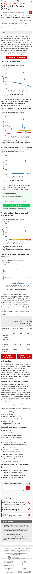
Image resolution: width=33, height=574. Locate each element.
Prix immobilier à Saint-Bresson (12, 435)
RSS (29, 551)
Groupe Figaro (24, 553)
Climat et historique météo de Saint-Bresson (16, 440)
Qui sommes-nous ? (8, 548)
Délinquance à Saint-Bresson (12, 458)
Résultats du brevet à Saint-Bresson (14, 475)
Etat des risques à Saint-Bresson (13, 454)
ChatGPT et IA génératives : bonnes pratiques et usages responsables (13, 503)
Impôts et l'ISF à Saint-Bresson (12, 437)
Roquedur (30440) (8, 414)
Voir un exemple (26, 490)
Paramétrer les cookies (8, 551)
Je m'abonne (15, 205)
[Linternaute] (8, 565)
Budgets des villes (9, 3)
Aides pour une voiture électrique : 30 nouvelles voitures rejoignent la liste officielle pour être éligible (16, 538)
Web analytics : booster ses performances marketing (11, 509)
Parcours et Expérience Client (11, 515)
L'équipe (16, 548)
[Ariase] (8, 572)
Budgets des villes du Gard (11, 423)
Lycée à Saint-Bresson (9, 447)
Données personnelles (22, 550)
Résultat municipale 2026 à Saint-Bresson (16, 470)
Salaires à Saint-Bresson (10, 432)
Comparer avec (5, 28)
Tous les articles (24, 551)
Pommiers (10, 15)
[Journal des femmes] (8, 562)
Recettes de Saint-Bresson (23, 356)
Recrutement (13, 550)
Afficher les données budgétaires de (11, 23)
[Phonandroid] (24, 572)
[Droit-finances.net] (24, 565)
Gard (16, 3)
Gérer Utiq (16, 551)
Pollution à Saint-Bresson (10, 461)
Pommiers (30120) (8, 412)
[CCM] (24, 562)
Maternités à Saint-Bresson (11, 451)
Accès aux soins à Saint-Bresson (13, 456)
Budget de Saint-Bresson (9, 356)
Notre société (22, 548)
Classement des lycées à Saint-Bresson (15, 444)
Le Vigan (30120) (8, 421)
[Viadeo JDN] (24, 569)
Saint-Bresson (23, 3)
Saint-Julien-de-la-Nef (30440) (13, 419)
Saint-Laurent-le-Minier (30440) (13, 416)
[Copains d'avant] (8, 569)
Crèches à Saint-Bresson (10, 449)
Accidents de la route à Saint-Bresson (14, 442)
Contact (7, 550)
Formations (7, 498)
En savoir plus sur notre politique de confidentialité (14, 208)
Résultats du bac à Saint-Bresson (13, 472)
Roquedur (17, 15)
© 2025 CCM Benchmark (17, 554)
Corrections (8, 553)
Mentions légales (16, 553)
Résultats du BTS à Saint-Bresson (13, 477)
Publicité (28, 548)
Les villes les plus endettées (16, 57)
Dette (3, 32)
